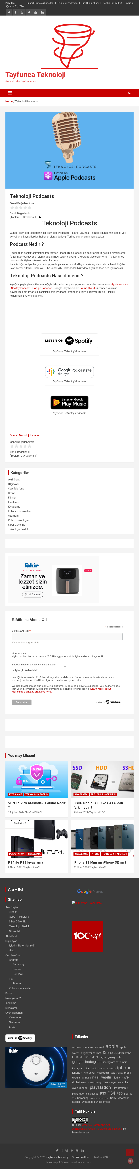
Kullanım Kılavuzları (19, 511)
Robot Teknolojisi (18, 520)
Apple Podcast (120, 284)
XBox (12, 1027)
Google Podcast (42, 288)
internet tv (111, 1068)
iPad (11, 950)
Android (13, 959)
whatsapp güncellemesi (96, 1101)
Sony (113, 1098)
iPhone (95, 854)
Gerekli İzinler (20, 653)
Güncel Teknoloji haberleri (40, 3)
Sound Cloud (87, 288)
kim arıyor (89, 1072)
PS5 (120, 1093)
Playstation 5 (120, 1088)
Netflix (116, 1077)
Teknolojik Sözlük (18, 529)
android (99, 1047)
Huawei (17, 969)
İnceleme (13, 502)
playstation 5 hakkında (85, 1093)
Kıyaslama (14, 506)
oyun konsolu (80, 1088)
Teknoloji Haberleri (103, 794)
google (77, 1062)
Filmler (12, 497)
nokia (83, 1083)
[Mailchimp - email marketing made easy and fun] (109, 700)
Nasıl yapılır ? (13, 998)
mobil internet (117, 1073)
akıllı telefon (88, 1047)
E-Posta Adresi (21, 631)
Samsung (18, 964)
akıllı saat (76, 1047)
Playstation (16, 854)
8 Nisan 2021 (80, 812)
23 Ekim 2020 (81, 867)
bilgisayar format (91, 1053)
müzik (88, 1078)
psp (126, 1093)
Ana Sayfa (11, 907)
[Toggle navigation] (10, 93)
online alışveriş (94, 1083)
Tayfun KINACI (34, 812)
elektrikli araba (122, 1053)
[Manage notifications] (130, 1161)
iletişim (130, 3)
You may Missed (21, 755)
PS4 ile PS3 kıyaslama (25, 862)
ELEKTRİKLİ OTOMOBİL (85, 1057)
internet (101, 1068)
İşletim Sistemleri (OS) (22, 945)
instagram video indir (84, 1068)
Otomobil (13, 515)
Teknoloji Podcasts (67, 3)
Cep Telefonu (16, 488)
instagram (93, 1062)
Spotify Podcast (20, 288)
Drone (11, 493)
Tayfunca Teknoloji (35, 74)
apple (112, 1046)
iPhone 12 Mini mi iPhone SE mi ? (99, 862)
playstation (100, 1087)
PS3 (103, 1093)
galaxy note (114, 1057)
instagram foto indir (115, 1062)
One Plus (18, 974)
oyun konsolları (120, 1082)
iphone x (77, 1072)
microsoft (103, 1072)
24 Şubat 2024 (16, 812)
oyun (106, 1082)
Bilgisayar (13, 484)
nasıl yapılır (101, 1077)
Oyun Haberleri (14, 1012)
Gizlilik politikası (90, 3)
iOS (11, 979)
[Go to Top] (130, 1152)
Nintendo (14, 1022)
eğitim (103, 1057)
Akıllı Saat (14, 479)
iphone (124, 1067)
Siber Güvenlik (16, 524)
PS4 (111, 1093)
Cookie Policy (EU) (112, 3)
